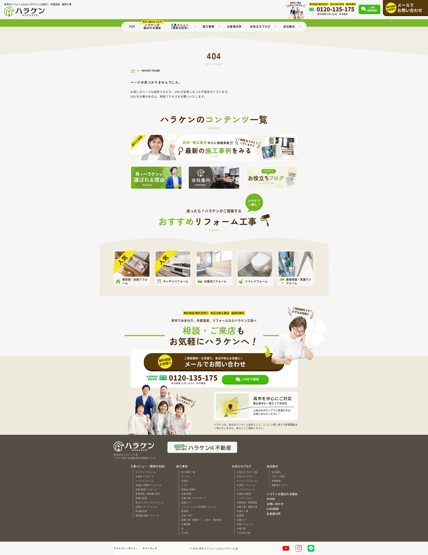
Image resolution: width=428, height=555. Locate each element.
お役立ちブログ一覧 (247, 472)
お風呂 (184, 480)
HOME (271, 499)
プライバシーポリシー (126, 548)
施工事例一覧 (188, 472)
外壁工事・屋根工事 (247, 506)
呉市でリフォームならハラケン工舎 (218, 548)
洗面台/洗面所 (188, 489)
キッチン (185, 476)
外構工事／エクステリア (193, 498)
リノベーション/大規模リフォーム (198, 506)
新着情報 (276, 480)
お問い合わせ (275, 504)
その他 (184, 532)
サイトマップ (149, 548)
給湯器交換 (141, 511)
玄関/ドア (186, 502)
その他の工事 (243, 532)
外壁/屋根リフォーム (146, 489)
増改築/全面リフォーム (147, 515)
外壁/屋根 (186, 493)
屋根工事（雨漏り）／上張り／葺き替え (201, 519)
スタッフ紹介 (278, 476)
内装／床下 (187, 515)
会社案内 (276, 472)
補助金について (280, 485)
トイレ (184, 485)
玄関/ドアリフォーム (146, 506)
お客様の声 (274, 514)
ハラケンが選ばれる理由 (282, 494)
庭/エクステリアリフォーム (149, 502)
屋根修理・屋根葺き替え (147, 493)
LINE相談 (273, 509)
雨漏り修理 (141, 498)
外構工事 (241, 528)
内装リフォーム (245, 524)
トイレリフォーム (144, 480)
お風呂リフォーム (144, 476)
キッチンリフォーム (145, 472)
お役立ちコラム (245, 476)
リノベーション (245, 498)
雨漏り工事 (242, 511)
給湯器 (184, 511)
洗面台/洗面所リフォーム (148, 485)
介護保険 (185, 524)
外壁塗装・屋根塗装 (247, 502)
